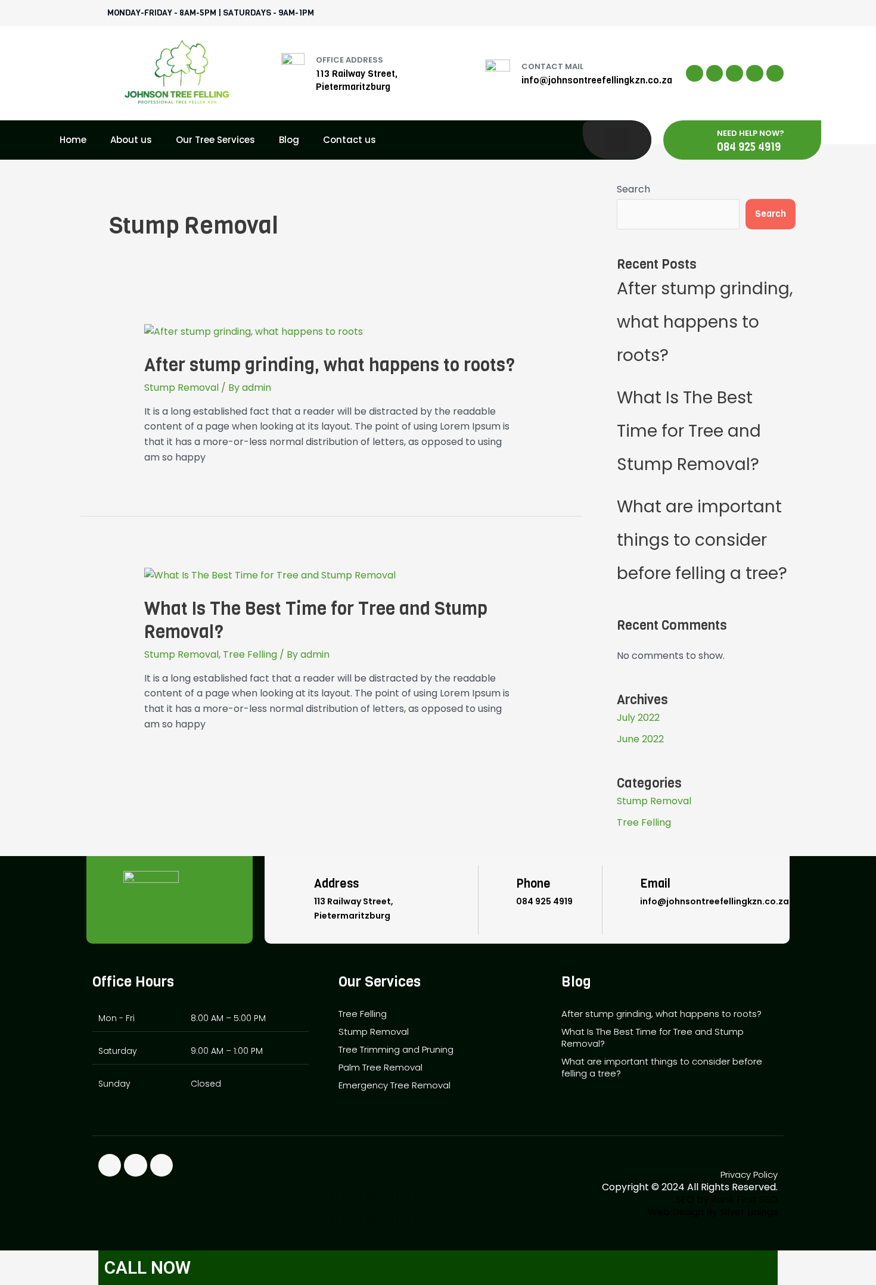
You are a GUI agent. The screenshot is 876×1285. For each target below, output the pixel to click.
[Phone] (498, 892)
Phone (533, 884)
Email (655, 884)
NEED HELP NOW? (750, 133)
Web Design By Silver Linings (713, 1212)
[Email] (622, 892)
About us (131, 139)
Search (633, 189)
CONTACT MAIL (552, 66)
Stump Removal (181, 387)
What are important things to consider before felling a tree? (702, 540)
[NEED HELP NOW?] (699, 140)
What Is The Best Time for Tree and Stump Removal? (315, 620)
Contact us (349, 139)
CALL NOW (147, 1267)
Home (73, 139)
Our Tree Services (215, 139)
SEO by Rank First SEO (381, 1183)
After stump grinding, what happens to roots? (329, 365)
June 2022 (640, 739)
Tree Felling (250, 654)
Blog (289, 139)
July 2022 (638, 717)
